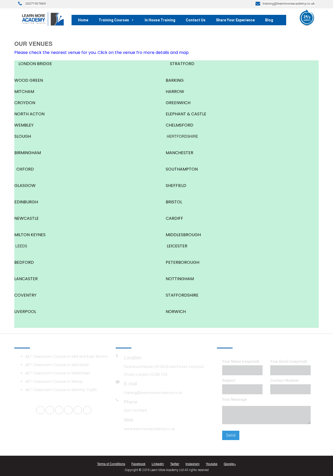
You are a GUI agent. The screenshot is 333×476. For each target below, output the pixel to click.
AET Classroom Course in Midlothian (57, 373)
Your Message (234, 399)
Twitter (174, 463)
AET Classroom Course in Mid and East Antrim (66, 356)
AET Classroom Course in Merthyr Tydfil (61, 389)
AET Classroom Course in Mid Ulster (57, 364)
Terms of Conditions (111, 463)
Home (83, 20)
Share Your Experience (235, 20)
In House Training (160, 20)
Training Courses (114, 20)
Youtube (211, 463)
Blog (269, 20)
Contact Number (284, 380)
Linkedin (158, 463)
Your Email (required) (288, 361)
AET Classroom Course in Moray (54, 381)
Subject (228, 380)
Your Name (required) (240, 361)
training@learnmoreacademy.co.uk (153, 393)
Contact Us (196, 20)
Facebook (138, 463)
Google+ (230, 463)
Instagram (192, 463)
